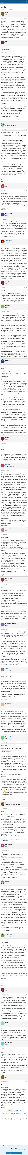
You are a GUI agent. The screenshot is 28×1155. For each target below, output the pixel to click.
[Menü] (2, 1)
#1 (26, 18)
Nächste (15, 1110)
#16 (26, 709)
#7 (26, 287)
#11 (26, 470)
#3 (26, 129)
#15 (26, 674)
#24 (26, 1048)
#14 (26, 629)
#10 (26, 443)
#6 (26, 246)
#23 (26, 1028)
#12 (26, 534)
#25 (26, 1081)
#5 (26, 219)
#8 (26, 311)
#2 (26, 47)
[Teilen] (24, 19)
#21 (26, 940)
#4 (26, 190)
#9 (26, 366)
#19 (26, 850)
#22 (26, 994)
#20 (26, 887)
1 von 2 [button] (9, 1110)
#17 (26, 742)
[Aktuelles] (26, 1)
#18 (26, 808)
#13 (26, 584)
